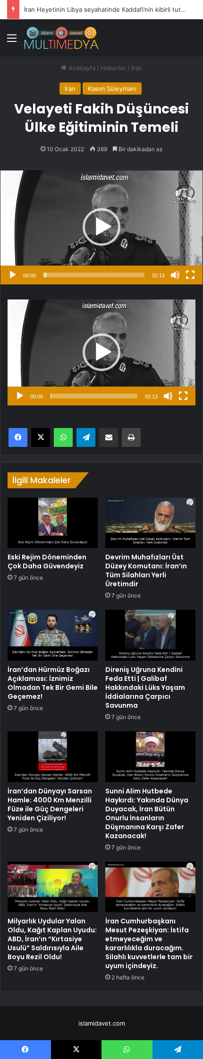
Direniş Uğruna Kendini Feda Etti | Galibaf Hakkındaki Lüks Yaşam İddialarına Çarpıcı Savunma (145, 687)
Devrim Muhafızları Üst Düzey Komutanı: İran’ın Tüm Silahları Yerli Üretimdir (146, 570)
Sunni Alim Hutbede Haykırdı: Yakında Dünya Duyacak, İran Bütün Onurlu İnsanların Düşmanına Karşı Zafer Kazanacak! (146, 813)
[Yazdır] (131, 437)
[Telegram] (85, 437)
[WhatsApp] (63, 437)
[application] (101, 227)
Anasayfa (81, 68)
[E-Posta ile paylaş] (108, 437)
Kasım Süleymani (112, 88)
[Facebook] (17, 437)
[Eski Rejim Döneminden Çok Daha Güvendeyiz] (53, 523)
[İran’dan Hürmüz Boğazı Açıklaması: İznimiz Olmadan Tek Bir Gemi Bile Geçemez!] (53, 635)
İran (136, 68)
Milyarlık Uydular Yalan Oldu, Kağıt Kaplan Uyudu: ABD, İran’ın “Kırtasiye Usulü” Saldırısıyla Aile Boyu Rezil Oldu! (52, 939)
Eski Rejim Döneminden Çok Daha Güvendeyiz (47, 561)
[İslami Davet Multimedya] (61, 37)
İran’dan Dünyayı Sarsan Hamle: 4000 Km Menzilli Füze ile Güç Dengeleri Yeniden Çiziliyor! (50, 804)
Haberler (113, 68)
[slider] (93, 275)
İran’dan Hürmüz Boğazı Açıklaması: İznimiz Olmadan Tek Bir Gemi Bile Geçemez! (53, 683)
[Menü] (12, 41)
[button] (101, 227)
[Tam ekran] (190, 275)
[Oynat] (12, 275)
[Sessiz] (175, 275)
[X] (40, 437)
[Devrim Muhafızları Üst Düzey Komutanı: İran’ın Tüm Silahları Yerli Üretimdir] (150, 523)
